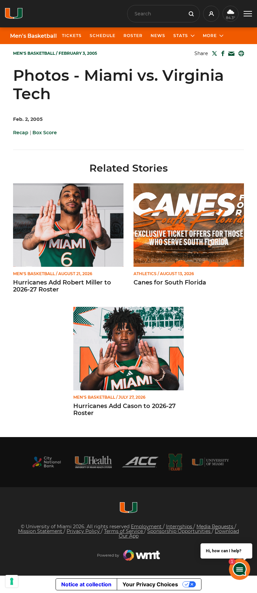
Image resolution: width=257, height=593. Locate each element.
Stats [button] (180, 35)
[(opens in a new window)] (46, 462)
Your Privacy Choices (150, 584)
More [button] (210, 35)
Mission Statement (41, 531)
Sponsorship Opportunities (179, 531)
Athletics (145, 274)
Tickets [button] (72, 35)
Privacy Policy (84, 531)
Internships (179, 527)
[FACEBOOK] (221, 53)
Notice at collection (86, 584)
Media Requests (215, 527)
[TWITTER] (213, 53)
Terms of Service (124, 531)
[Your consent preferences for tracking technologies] (11, 581)
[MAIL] (230, 54)
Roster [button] (133, 35)
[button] (248, 14)
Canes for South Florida (170, 282)
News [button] (158, 35)
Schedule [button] (102, 35)
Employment (147, 527)
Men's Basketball (33, 36)
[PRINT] (240, 53)
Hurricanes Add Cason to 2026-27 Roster (124, 410)
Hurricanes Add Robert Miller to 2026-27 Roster (62, 286)
